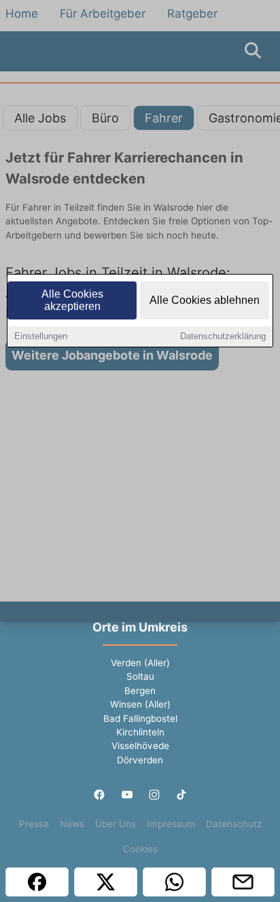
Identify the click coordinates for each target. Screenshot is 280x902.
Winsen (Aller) (140, 704)
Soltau (140, 676)
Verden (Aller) (140, 662)
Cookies (140, 849)
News (72, 823)
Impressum (171, 823)
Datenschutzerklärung (223, 336)
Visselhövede (140, 745)
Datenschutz (234, 823)
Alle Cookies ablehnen (205, 300)
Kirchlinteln (140, 732)
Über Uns (115, 823)
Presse (34, 823)
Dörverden (140, 759)
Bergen (140, 690)
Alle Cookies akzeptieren (72, 300)
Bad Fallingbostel (140, 718)
